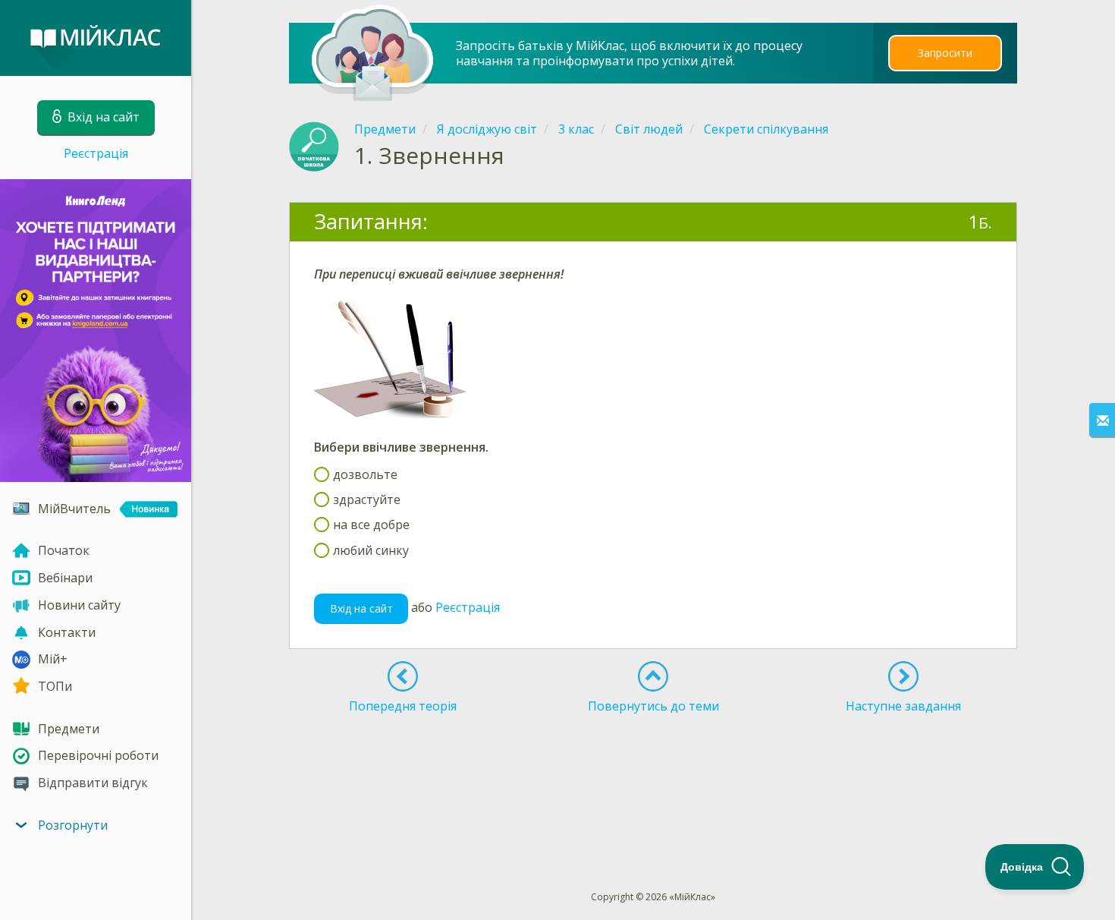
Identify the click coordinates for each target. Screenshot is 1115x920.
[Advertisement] (654, 774)
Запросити (945, 53)
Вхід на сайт (361, 608)
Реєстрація (96, 153)
